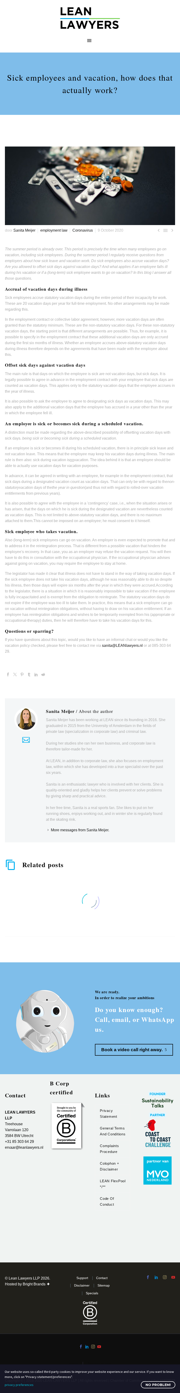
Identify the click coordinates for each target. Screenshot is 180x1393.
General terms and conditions (113, 1131)
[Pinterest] (22, 674)
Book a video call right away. (134, 1049)
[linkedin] (156, 1277)
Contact (102, 1278)
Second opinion (99, 1363)
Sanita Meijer (24, 230)
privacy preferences (19, 1385)
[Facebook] (8, 674)
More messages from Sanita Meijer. (80, 830)
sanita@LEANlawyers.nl (122, 646)
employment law (54, 230)
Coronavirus (82, 230)
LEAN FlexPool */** (113, 1184)
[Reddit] (43, 674)
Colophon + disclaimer (109, 1166)
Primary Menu (89, 40)
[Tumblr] (29, 674)
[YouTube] (99, 1346)
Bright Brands (34, 1284)
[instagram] (165, 1277)
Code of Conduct (107, 1201)
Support (82, 1278)
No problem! (158, 1385)
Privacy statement (108, 1113)
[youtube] (173, 1277)
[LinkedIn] (36, 674)
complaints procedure (109, 1149)
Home (73, 1363)
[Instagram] (93, 1346)
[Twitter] (15, 674)
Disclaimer (82, 1285)
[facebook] (148, 1277)
